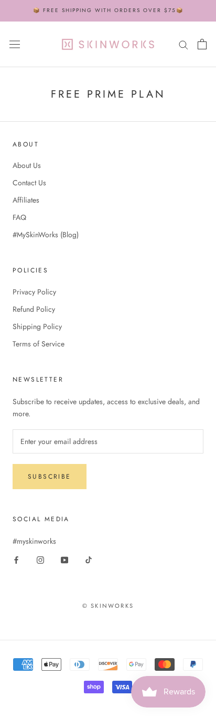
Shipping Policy (37, 326)
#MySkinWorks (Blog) (46, 234)
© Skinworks (108, 605)
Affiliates (26, 200)
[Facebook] (16, 559)
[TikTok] (88, 559)
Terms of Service (38, 344)
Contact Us (29, 182)
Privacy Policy (34, 292)
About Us (27, 165)
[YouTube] (64, 559)
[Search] (183, 43)
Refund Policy (34, 309)
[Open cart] (202, 44)
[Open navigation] (14, 44)
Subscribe (49, 476)
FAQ (19, 217)
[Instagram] (40, 559)
